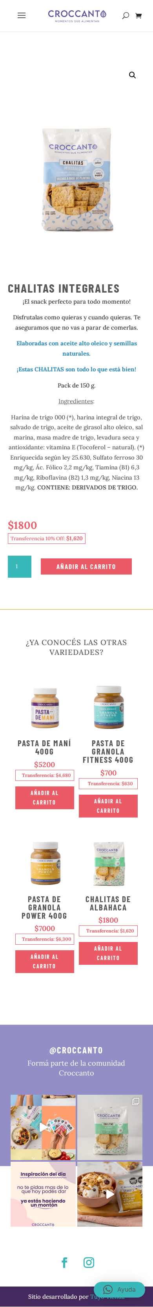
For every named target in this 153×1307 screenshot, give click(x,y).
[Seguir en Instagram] (88, 1263)
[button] (133, 75)
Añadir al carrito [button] (45, 798)
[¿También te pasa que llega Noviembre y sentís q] (43, 1194)
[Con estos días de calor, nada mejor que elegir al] (109, 1194)
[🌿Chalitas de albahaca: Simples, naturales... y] (109, 1127)
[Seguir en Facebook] (64, 1263)
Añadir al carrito (86, 566)
